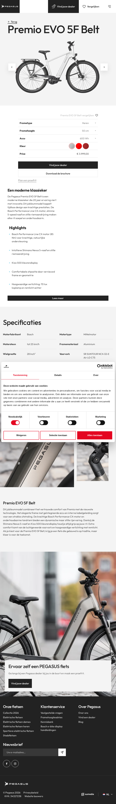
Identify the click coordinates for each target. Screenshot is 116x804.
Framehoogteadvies (51, 717)
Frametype (26, 123)
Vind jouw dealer (58, 165)
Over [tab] (95, 375)
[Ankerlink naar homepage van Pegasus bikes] (10, 6)
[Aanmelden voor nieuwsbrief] (62, 752)
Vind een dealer (86, 717)
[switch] (43, 422)
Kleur (23, 146)
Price (22, 153)
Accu (22, 138)
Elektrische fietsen (13, 717)
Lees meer (58, 298)
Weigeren (21, 435)
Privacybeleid (30, 792)
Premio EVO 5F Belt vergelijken (77, 115)
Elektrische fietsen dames (17, 721)
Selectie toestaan (58, 435)
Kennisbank (47, 721)
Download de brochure (58, 173)
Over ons (83, 712)
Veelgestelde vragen (52, 712)
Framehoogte (27, 130)
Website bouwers (33, 796)
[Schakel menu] (109, 6)
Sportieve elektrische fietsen (18, 730)
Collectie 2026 (11, 712)
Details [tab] (58, 375)
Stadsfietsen (9, 735)
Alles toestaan (94, 435)
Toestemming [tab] (20, 375)
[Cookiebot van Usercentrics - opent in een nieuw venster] (99, 366)
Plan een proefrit (27, 180)
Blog (80, 721)
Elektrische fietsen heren (16, 726)
